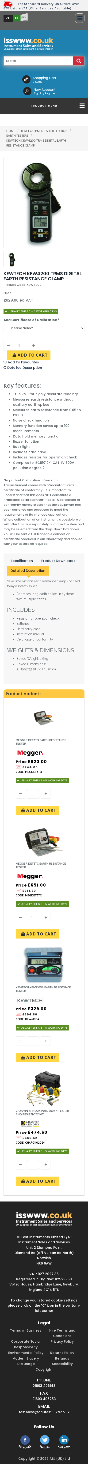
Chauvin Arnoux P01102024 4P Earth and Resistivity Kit (42, 1112)
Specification (22, 560)
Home (10, 131)
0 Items (37, 82)
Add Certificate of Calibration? (31, 320)
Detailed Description (28, 570)
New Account (45, 89)
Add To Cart (32, 355)
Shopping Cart (44, 78)
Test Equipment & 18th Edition (44, 131)
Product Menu (44, 106)
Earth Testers (17, 135)
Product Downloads (58, 560)
